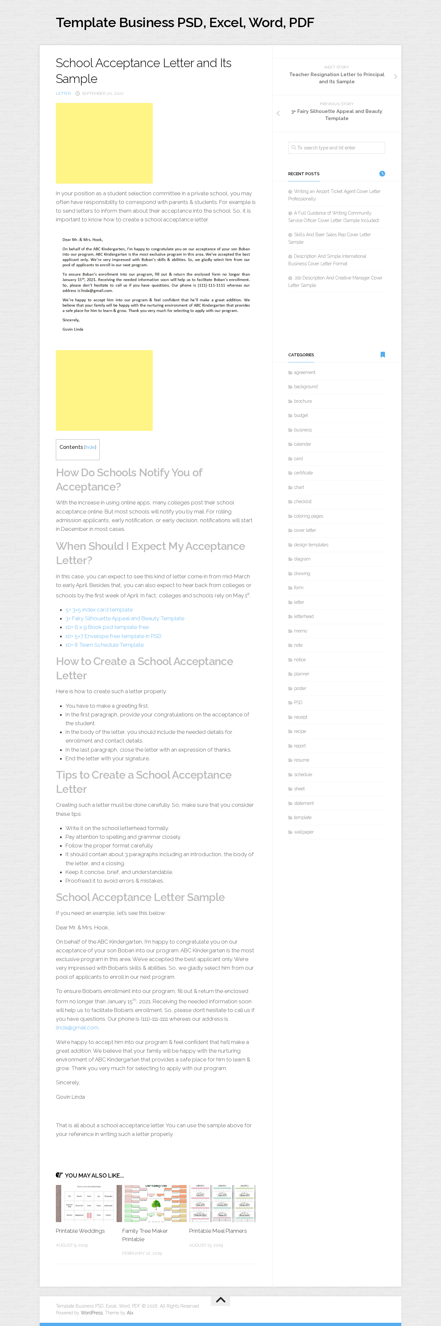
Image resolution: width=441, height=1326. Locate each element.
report (300, 745)
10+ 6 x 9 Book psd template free (107, 627)
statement (304, 803)
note (298, 645)
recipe (300, 731)
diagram (302, 559)
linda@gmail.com (77, 1027)
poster (300, 688)
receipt (300, 717)
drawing (302, 573)
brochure (303, 401)
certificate (303, 472)
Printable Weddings (80, 1231)
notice (300, 659)
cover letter (305, 530)
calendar (302, 444)
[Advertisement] (104, 143)
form (298, 587)
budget (301, 415)
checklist (303, 501)
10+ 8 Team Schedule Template (105, 645)
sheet (299, 788)
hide (90, 447)
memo (300, 630)
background (306, 386)
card (298, 458)
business (303, 429)
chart (299, 487)
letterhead (304, 616)
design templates (311, 544)
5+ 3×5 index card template (99, 609)
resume (301, 760)
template (303, 817)
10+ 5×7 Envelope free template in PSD (113, 636)
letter (63, 93)
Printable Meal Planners (218, 1231)
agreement (304, 372)
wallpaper (304, 832)
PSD (298, 702)
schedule (303, 774)
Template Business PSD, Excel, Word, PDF (185, 22)
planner (301, 673)
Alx (130, 1312)
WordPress (92, 1312)
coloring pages (308, 516)
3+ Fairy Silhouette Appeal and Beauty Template (125, 618)
